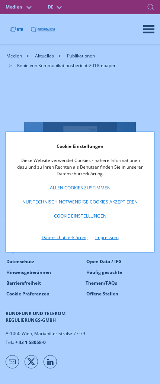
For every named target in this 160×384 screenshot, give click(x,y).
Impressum (107, 237)
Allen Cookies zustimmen (80, 188)
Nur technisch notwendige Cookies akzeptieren (80, 202)
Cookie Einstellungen (80, 216)
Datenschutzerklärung (65, 237)
